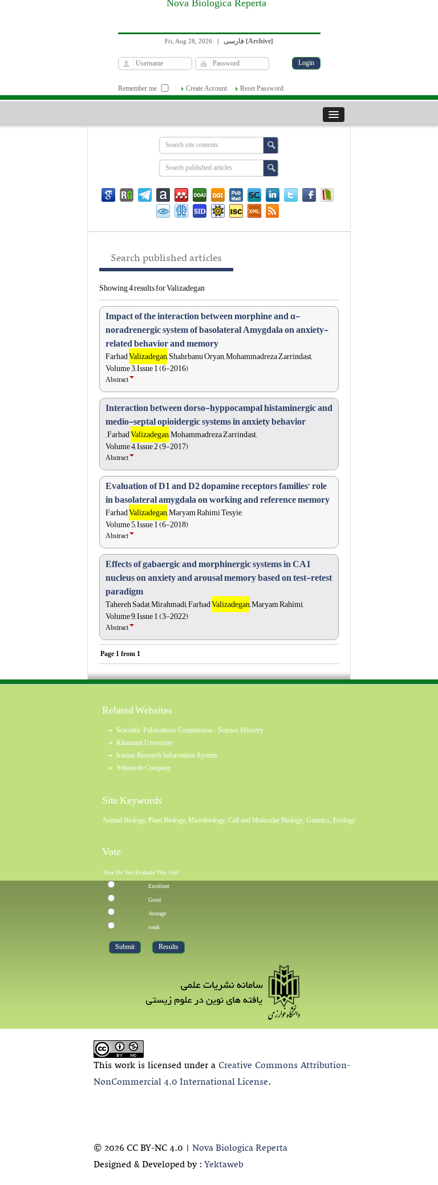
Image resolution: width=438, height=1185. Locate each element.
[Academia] (163, 195)
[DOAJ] (199, 195)
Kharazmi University (144, 743)
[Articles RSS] (272, 211)
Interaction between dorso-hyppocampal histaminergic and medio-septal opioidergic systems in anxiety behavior (219, 415)
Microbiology (206, 820)
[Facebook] (309, 195)
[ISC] (236, 211)
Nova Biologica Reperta (239, 1149)
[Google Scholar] (108, 195)
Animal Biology (123, 820)
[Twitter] (291, 195)
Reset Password (261, 88)
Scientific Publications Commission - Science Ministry (189, 730)
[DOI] (218, 195)
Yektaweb (224, 1165)
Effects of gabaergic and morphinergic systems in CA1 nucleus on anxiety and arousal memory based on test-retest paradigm (219, 578)
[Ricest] (218, 211)
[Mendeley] (181, 195)
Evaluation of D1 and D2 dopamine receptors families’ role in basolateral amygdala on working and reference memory (218, 493)
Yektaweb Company (143, 768)
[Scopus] (254, 195)
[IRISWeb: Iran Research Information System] (163, 211)
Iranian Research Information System (166, 755)
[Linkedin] (272, 195)
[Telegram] (145, 195)
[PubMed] (236, 195)
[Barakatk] (181, 211)
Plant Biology (166, 820)
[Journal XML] (254, 211)
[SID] (199, 211)
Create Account (206, 88)
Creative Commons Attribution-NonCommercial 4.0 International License (222, 1074)
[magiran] (327, 195)
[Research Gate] (126, 195)
